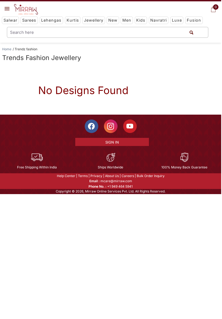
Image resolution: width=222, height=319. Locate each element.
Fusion (194, 20)
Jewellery (93, 20)
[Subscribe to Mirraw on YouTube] (130, 126)
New (112, 20)
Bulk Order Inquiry (151, 176)
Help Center (66, 176)
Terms (83, 176)
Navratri (158, 20)
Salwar (10, 20)
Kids (140, 20)
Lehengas (51, 20)
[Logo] (26, 9)
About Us (112, 176)
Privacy (96, 176)
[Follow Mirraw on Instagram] (110, 126)
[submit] (191, 32)
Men (126, 20)
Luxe (177, 20)
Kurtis (73, 20)
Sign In (112, 142)
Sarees (29, 20)
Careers (128, 176)
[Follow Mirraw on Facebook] (91, 126)
